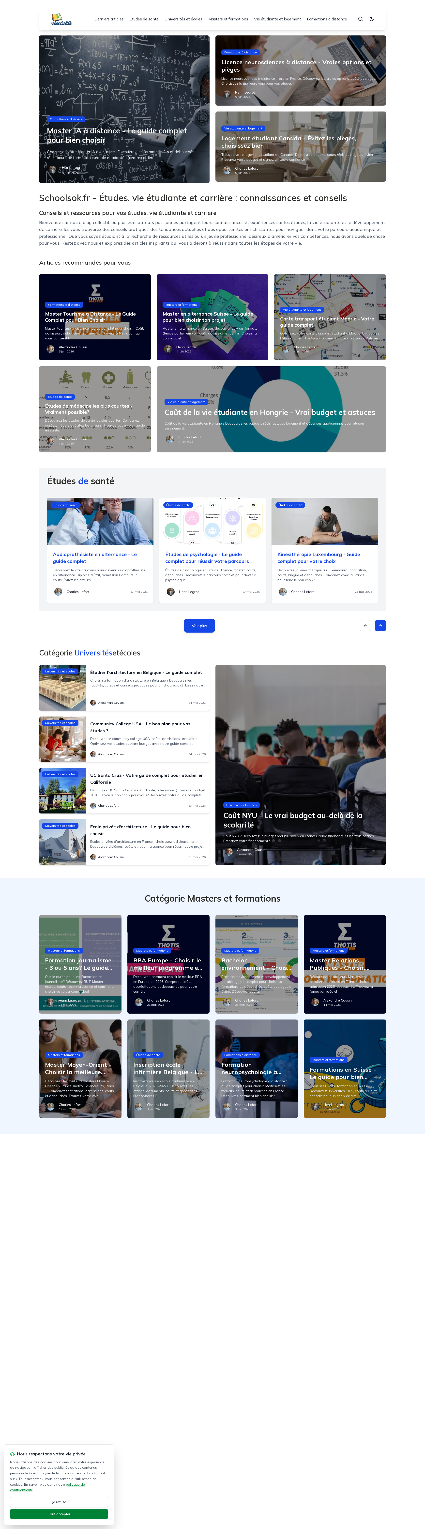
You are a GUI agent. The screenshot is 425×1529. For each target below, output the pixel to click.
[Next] (380, 625)
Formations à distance (327, 18)
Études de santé (144, 18)
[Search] (360, 19)
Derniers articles (109, 18)
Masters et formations (228, 18)
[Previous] (365, 625)
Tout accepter (59, 1514)
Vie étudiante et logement (277, 18)
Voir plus (199, 625)
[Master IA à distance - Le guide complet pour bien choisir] (124, 109)
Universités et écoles (183, 18)
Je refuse (59, 1502)
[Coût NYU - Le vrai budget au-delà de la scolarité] (300, 765)
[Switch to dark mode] (371, 19)
